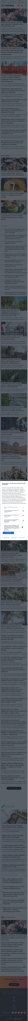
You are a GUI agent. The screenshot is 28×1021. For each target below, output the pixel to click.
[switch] (23, 510)
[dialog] (14, 510)
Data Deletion (6, 537)
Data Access (14, 537)
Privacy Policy (22, 537)
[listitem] (14, 508)
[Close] (25, 483)
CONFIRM (8, 532)
